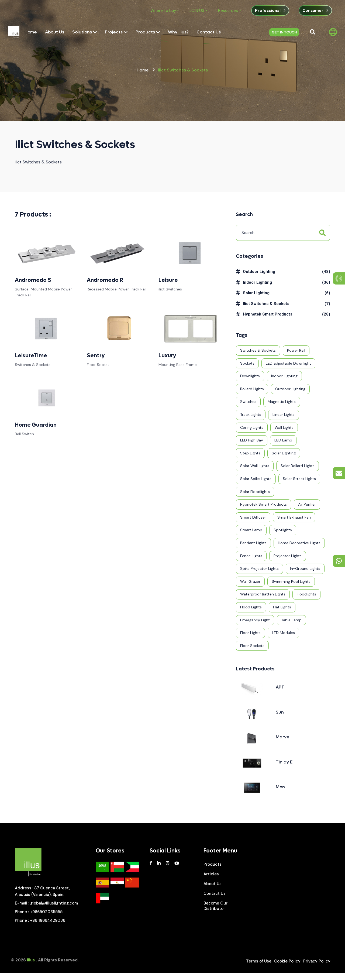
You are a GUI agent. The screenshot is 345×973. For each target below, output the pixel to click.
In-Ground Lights (305, 568)
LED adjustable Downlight (288, 363)
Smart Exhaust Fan (294, 517)
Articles (211, 874)
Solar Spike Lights (255, 478)
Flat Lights (282, 607)
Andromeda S (33, 280)
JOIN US (196, 10)
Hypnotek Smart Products (267, 314)
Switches (248, 401)
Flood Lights (251, 607)
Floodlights (306, 594)
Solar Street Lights (299, 478)
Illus (31, 960)
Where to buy (163, 10)
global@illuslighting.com (54, 903)
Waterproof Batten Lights (262, 594)
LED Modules (283, 632)
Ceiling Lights (251, 427)
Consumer (312, 10)
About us (212, 883)
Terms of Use (258, 961)
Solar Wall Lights (254, 465)
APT (280, 687)
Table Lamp (291, 620)
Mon (280, 787)
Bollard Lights (252, 388)
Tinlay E (284, 762)
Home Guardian (36, 425)
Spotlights (283, 529)
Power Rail (296, 350)
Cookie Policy (287, 961)
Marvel (283, 737)
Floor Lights (250, 632)
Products (212, 864)
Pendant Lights (253, 542)
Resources (228, 10)
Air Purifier (307, 504)
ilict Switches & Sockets (266, 303)
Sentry (96, 355)
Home (143, 70)
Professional (268, 10)
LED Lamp (283, 440)
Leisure (168, 280)
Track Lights (250, 414)
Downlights (250, 376)
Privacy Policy (316, 961)
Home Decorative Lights (299, 542)
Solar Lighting (256, 292)
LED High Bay (251, 440)
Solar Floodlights (255, 491)
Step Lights (250, 453)
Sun (280, 712)
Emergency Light (255, 620)
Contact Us (214, 893)
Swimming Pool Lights (291, 581)
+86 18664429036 (47, 920)
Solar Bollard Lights (298, 465)
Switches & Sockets (258, 350)
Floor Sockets (252, 645)
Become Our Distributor (215, 905)
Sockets (247, 363)
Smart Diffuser (253, 517)
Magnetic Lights (282, 401)
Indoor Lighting (257, 282)
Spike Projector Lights (259, 568)
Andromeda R (105, 280)
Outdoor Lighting (259, 271)
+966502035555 (46, 911)
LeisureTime (31, 355)
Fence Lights (251, 555)
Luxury (167, 355)
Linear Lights (283, 414)
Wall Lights (284, 427)
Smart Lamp (251, 529)
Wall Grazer (250, 581)
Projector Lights (288, 555)
